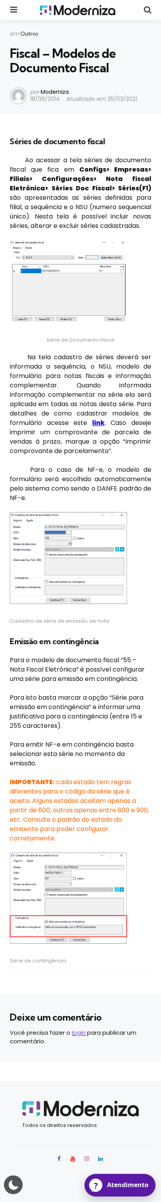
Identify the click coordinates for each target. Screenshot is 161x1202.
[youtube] (72, 1158)
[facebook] (59, 1158)
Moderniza (55, 92)
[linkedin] (100, 1158)
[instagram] (86, 1158)
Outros (29, 33)
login (79, 1032)
